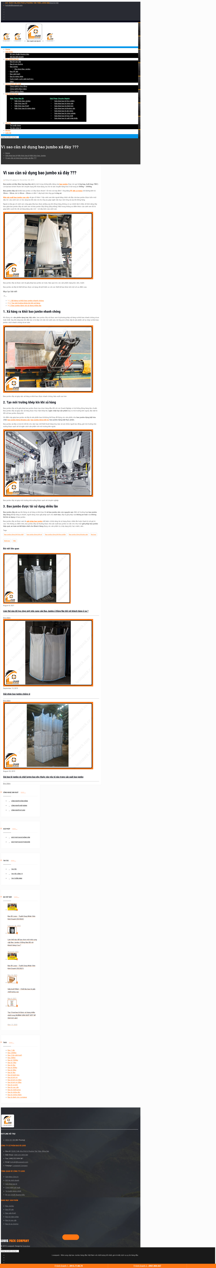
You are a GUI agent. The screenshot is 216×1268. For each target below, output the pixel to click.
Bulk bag (7, 541)
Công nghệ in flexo (18, 810)
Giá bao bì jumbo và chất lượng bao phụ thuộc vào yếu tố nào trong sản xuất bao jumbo (43, 776)
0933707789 (54, 3)
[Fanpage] (64, 1237)
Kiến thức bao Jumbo (38, 156)
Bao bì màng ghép (12, 1217)
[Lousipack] (15, 1241)
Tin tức (14, 869)
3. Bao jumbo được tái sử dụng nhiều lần (25, 306)
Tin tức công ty (17, 874)
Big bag (93, 534)
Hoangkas (26, 1246)
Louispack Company (20, 1166)
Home (7, 153)
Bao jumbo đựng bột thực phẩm (55, 534)
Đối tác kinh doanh (12, 1180)
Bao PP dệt (9, 1210)
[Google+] (68, 1237)
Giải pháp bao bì (11, 156)
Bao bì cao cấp (10, 1220)
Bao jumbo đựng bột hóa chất (14, 534)
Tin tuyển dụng (16, 878)
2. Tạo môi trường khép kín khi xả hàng (24, 303)
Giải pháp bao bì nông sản (20, 837)
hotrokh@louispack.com (13, 5)
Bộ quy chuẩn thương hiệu (15, 1195)
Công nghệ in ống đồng (19, 801)
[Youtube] (71, 1237)
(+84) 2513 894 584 (21, 1155)
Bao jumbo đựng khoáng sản (78, 534)
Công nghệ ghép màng (19, 805)
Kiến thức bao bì (23, 156)
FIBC (14, 541)
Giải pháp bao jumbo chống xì (16, 694)
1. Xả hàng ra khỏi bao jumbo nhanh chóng (26, 301)
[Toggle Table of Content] (5, 296)
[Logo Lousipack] (69, 1121)
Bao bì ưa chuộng (11, 1224)
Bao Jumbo (9, 1206)
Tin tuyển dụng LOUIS (13, 1191)
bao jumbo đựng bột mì (34, 534)
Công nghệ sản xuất (12, 1188)
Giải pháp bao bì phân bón (20, 842)
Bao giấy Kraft (10, 1213)
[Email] (75, 1237)
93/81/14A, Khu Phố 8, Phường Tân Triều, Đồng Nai (30, 1151)
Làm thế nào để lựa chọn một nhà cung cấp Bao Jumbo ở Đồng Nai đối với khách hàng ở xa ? (45, 611)
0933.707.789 (10, 1140)
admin (14, 180)
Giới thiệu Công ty (11, 1177)
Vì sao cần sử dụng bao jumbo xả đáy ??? (20, 158)
